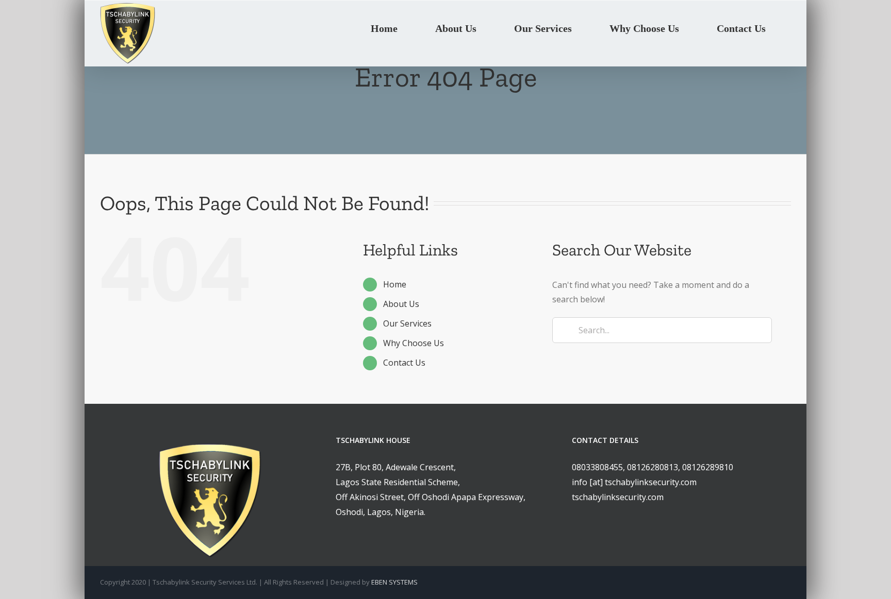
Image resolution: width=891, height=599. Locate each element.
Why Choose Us (413, 343)
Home (394, 284)
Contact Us (404, 362)
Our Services (407, 323)
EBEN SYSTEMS (394, 582)
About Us (401, 304)
